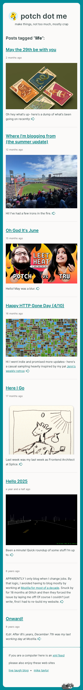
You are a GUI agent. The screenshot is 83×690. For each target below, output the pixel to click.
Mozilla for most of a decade (40, 588)
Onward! (14, 618)
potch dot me (44, 16)
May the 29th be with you (31, 49)
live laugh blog (19, 670)
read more (33, 119)
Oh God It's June (22, 230)
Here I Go (15, 387)
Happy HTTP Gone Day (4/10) (35, 305)
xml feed (58, 655)
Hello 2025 (17, 481)
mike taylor (41, 670)
